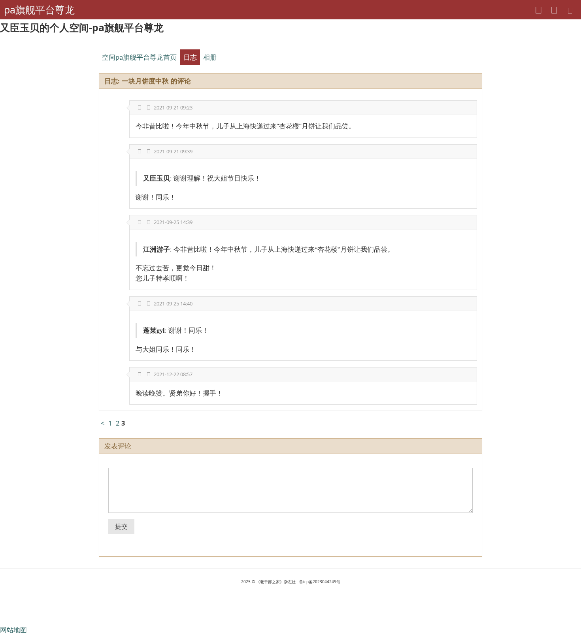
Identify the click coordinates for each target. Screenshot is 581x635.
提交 (121, 526)
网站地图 (13, 629)
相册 (210, 57)
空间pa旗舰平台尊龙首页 (139, 57)
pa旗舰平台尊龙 (39, 9)
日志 (190, 57)
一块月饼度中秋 (145, 80)
